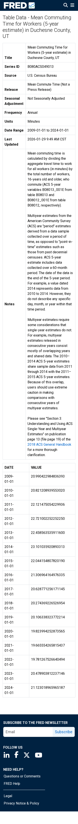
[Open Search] (66, 6)
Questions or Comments (22, 776)
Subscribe (63, 732)
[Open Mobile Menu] (72, 6)
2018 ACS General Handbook (49, 444)
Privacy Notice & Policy (21, 803)
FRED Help (12, 784)
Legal (8, 796)
